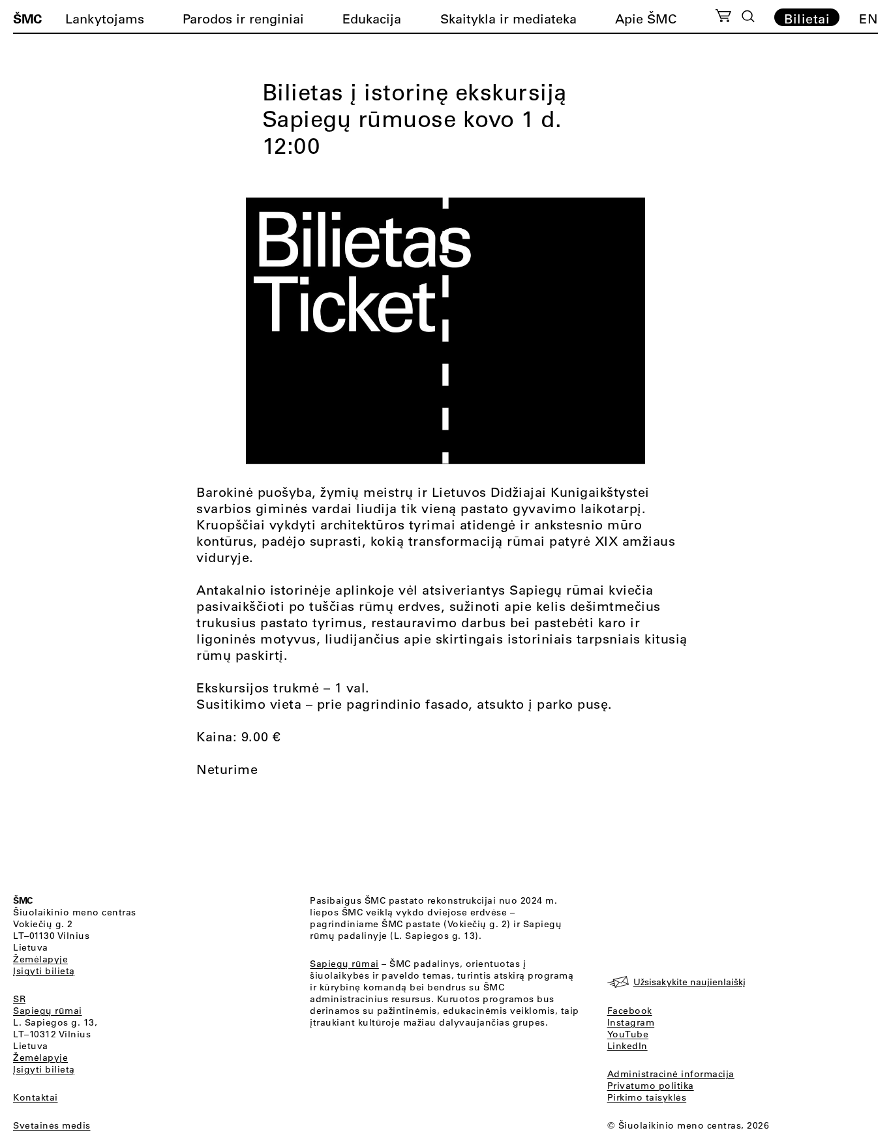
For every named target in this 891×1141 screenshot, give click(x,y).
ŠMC (27, 18)
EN (868, 18)
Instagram (631, 1022)
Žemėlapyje (40, 959)
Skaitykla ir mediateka (508, 18)
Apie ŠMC (645, 18)
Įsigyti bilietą (44, 971)
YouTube (628, 1034)
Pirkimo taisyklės (647, 1097)
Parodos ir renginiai (243, 18)
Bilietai (807, 18)
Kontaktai (35, 1097)
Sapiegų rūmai (47, 1010)
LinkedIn (627, 1046)
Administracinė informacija (670, 1074)
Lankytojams (104, 18)
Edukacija (371, 18)
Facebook (629, 1010)
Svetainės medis (52, 1125)
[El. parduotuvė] (723, 17)
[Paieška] (748, 16)
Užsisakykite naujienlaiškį (689, 982)
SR (19, 999)
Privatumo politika (650, 1085)
